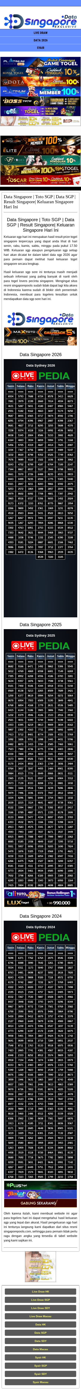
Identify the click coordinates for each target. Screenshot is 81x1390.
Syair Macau (40, 1382)
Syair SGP (40, 1365)
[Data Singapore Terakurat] (40, 62)
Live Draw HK (40, 1291)
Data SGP (40, 1332)
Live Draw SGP (40, 1299)
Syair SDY (40, 1373)
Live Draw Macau (40, 1316)
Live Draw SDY (40, 1308)
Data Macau (40, 1349)
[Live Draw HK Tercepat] (40, 1266)
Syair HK (40, 1357)
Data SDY (41, 1340)
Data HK (40, 1324)
